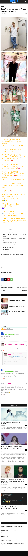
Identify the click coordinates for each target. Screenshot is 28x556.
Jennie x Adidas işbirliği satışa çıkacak (11, 423)
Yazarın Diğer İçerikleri (17, 295)
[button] (2, 2)
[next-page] (4, 317)
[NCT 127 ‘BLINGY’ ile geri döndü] (4, 312)
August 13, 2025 (7, 151)
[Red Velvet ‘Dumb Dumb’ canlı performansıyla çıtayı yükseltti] (14, 439)
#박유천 (18, 142)
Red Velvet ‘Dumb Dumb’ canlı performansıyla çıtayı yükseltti (11, 447)
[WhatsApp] (11, 279)
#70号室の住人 (16, 140)
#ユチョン (11, 142)
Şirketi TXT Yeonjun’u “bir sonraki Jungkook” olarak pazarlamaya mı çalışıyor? (12, 481)
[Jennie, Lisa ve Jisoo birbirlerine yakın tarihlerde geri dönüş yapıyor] (4, 306)
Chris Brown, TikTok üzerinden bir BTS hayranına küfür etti (12, 507)
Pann (15, 552)
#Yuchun (5, 177)
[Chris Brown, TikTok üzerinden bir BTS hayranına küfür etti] (14, 499)
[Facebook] (2, 279)
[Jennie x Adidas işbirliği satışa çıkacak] (14, 414)
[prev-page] (2, 317)
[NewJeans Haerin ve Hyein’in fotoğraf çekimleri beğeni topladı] (4, 300)
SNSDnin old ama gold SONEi (17, 356)
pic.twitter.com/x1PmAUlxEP (13, 179)
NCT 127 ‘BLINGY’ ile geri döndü (16, 311)
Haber (8, 552)
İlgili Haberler (9, 295)
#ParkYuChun (12, 215)
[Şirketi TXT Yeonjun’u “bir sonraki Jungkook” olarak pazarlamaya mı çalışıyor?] (14, 471)
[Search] (26, 2)
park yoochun (9, 272)
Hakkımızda (19, 552)
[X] (5, 279)
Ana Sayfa (3, 4)
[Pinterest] (8, 279)
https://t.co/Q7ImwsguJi (13, 213)
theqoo (3, 6)
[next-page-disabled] (4, 519)
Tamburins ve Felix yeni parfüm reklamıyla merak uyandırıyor (21, 289)
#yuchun (5, 143)
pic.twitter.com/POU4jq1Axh (13, 145)
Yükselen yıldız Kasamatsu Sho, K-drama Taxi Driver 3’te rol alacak (7, 289)
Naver (11, 552)
